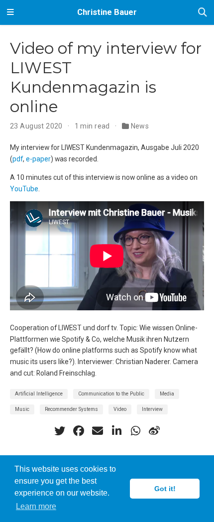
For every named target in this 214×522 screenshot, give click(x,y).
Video (119, 409)
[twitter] (59, 430)
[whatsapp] (135, 430)
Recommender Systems (71, 409)
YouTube (24, 189)
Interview (152, 409)
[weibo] (154, 430)
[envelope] (97, 430)
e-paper (38, 159)
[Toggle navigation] (10, 12)
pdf (17, 159)
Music (22, 409)
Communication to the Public (111, 394)
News (140, 126)
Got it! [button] (165, 489)
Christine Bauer (107, 12)
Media (167, 394)
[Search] (202, 12)
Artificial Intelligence (39, 394)
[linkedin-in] (116, 430)
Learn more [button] (36, 506)
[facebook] (78, 430)
